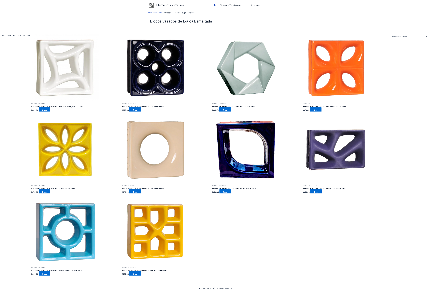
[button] (215, 5)
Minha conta (255, 5)
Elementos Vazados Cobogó (232, 5)
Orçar (44, 110)
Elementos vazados (170, 5)
